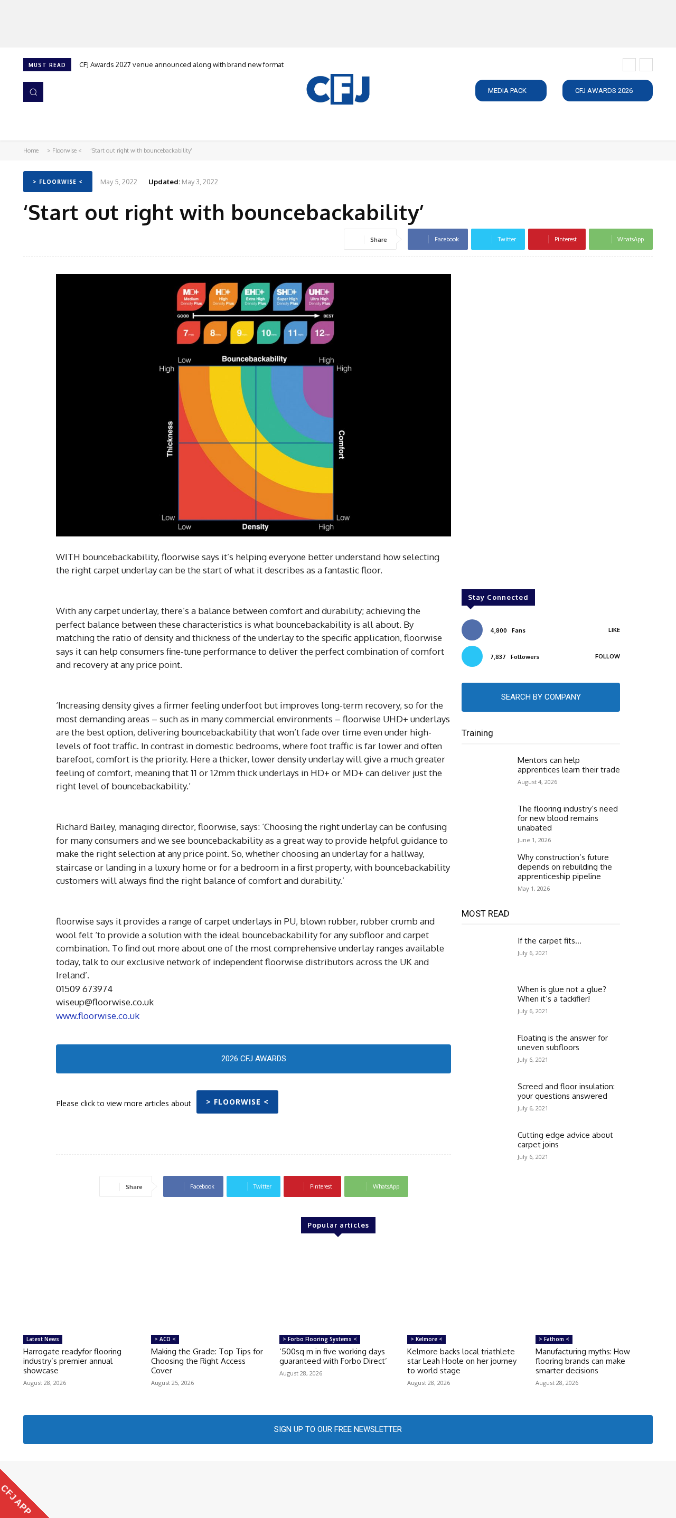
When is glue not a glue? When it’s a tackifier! (562, 994)
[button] (33, 92)
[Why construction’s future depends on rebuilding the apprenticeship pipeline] (485, 872)
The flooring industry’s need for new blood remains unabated (568, 818)
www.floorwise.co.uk (97, 1015)
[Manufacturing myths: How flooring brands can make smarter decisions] (594, 1288)
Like (614, 630)
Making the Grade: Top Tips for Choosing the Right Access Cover (207, 1360)
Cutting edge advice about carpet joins (565, 1139)
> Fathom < (554, 1339)
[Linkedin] (60, 1489)
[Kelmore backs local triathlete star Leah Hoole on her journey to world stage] (465, 1288)
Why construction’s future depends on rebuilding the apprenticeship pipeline (565, 866)
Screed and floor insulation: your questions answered (566, 1091)
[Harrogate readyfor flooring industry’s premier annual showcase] (81, 1288)
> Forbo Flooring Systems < (320, 1339)
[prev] (629, 64)
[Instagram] (45, 1489)
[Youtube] (89, 1489)
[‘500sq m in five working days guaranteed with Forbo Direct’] (338, 1288)
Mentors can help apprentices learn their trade (569, 765)
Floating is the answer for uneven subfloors (563, 1042)
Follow (607, 656)
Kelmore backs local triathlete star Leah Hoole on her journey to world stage (462, 1360)
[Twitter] (75, 1489)
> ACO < (165, 1339)
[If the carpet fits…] (485, 955)
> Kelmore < (426, 1339)
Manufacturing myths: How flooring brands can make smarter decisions (583, 1360)
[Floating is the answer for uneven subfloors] (485, 1052)
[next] (646, 64)
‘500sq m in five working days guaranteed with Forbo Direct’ (333, 1356)
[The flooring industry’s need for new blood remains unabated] (485, 823)
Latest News (42, 1339)
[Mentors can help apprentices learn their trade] (485, 775)
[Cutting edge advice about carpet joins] (485, 1149)
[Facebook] (30, 1489)
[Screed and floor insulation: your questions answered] (485, 1101)
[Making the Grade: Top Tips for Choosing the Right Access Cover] (209, 1288)
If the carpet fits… (549, 941)
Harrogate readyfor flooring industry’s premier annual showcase (72, 1360)
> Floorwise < (64, 150)
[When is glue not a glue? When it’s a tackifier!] (485, 1004)
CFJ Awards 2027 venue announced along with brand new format (181, 64)
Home (31, 150)
